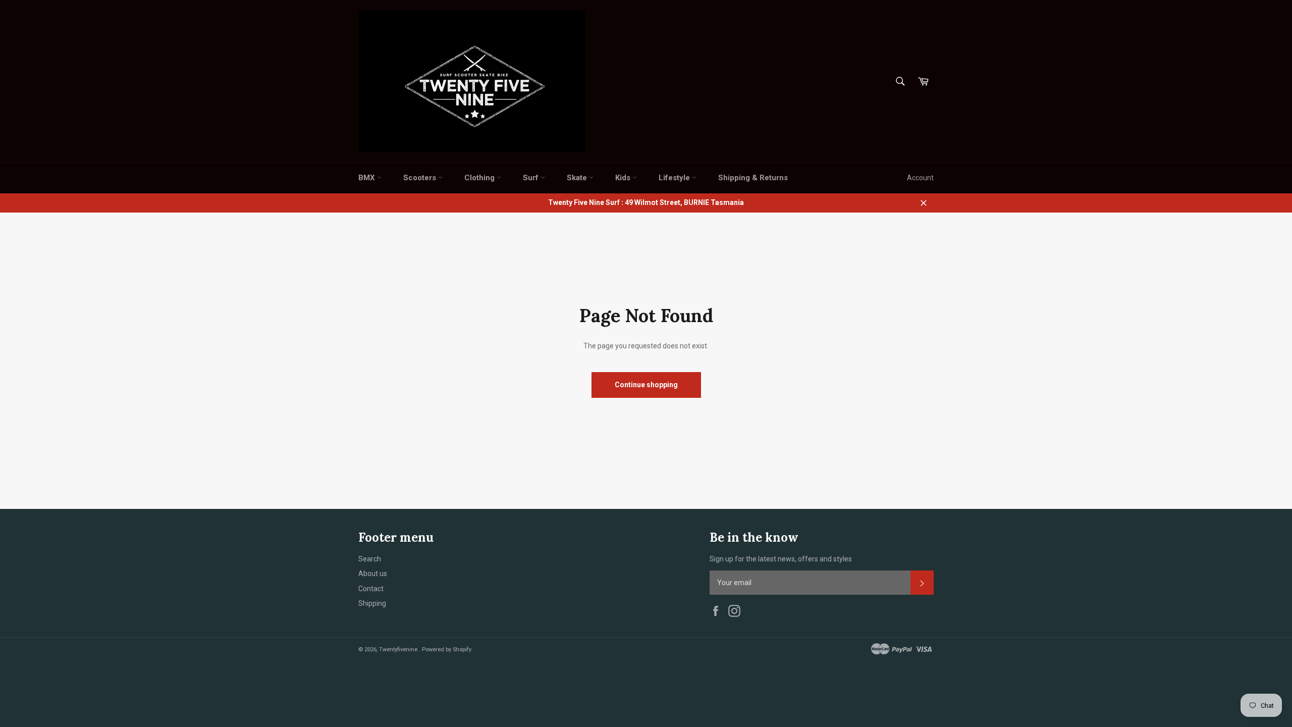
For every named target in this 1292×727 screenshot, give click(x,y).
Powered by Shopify (446, 649)
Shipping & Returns (753, 177)
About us (372, 573)
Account (920, 178)
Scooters (420, 177)
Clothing (480, 177)
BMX (367, 177)
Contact (371, 589)
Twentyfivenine (399, 649)
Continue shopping (646, 385)
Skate (578, 177)
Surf (532, 177)
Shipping (372, 603)
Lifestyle (675, 177)
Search (369, 559)
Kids (623, 177)
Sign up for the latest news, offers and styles (781, 559)
